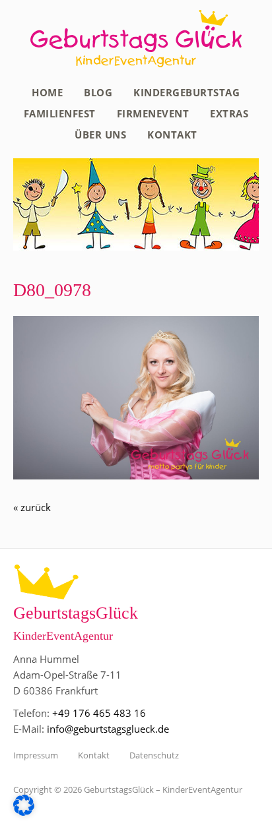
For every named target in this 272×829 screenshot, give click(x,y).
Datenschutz (154, 755)
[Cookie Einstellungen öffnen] (23, 811)
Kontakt (172, 134)
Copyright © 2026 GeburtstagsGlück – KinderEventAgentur (127, 789)
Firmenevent (153, 113)
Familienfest (60, 113)
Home (47, 92)
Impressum (35, 755)
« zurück (32, 507)
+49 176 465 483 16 (99, 713)
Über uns (100, 134)
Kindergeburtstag (186, 92)
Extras (229, 113)
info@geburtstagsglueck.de (108, 728)
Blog (98, 92)
